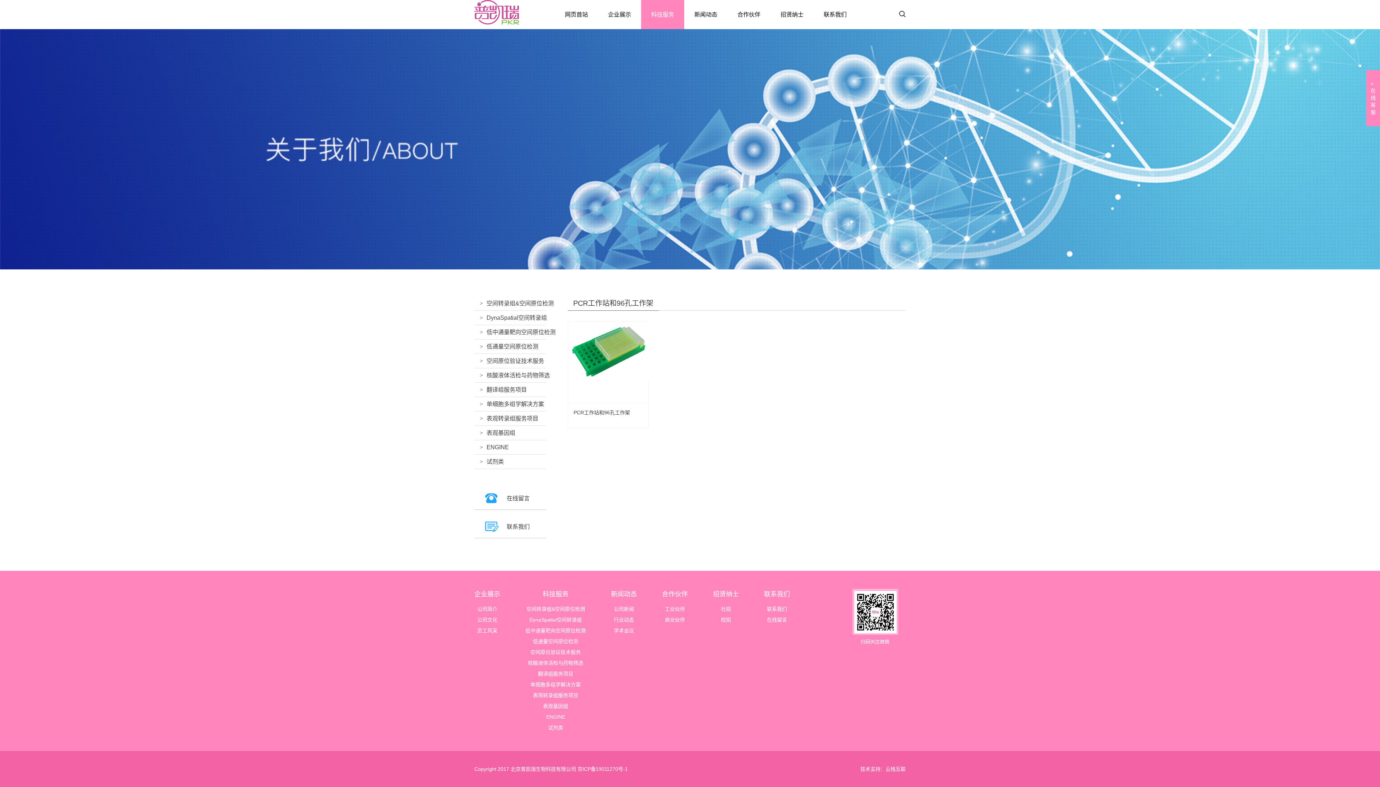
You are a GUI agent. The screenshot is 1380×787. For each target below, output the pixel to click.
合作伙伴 (748, 15)
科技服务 (662, 15)
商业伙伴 (675, 620)
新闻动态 (705, 15)
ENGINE (498, 447)
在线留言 (518, 498)
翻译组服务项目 (507, 390)
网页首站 (576, 15)
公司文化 (487, 620)
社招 (726, 609)
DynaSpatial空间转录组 (517, 318)
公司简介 (487, 609)
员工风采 (487, 630)
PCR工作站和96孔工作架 (602, 412)
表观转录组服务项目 (512, 418)
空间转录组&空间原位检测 (520, 303)
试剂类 (495, 462)
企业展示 (619, 15)
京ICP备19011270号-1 (602, 769)
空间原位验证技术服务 (515, 361)
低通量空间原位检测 (512, 347)
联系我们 (835, 15)
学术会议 (624, 630)
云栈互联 (896, 769)
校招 (726, 620)
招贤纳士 (792, 15)
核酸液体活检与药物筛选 (518, 375)
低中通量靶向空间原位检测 (521, 332)
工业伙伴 (675, 609)
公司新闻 (624, 609)
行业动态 (624, 620)
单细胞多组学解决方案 (515, 404)
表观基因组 (501, 433)
